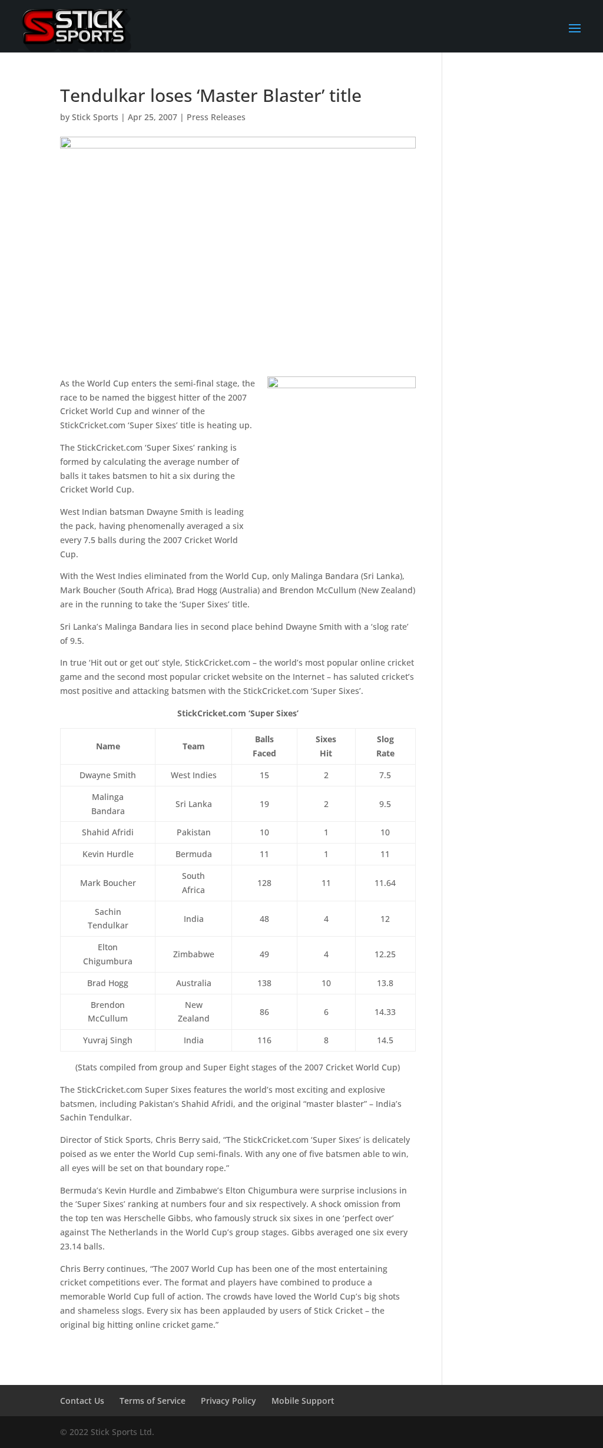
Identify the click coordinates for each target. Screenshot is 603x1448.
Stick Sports (95, 117)
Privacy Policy (228, 1400)
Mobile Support (302, 1400)
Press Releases (216, 117)
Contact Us (82, 1400)
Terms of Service (152, 1400)
